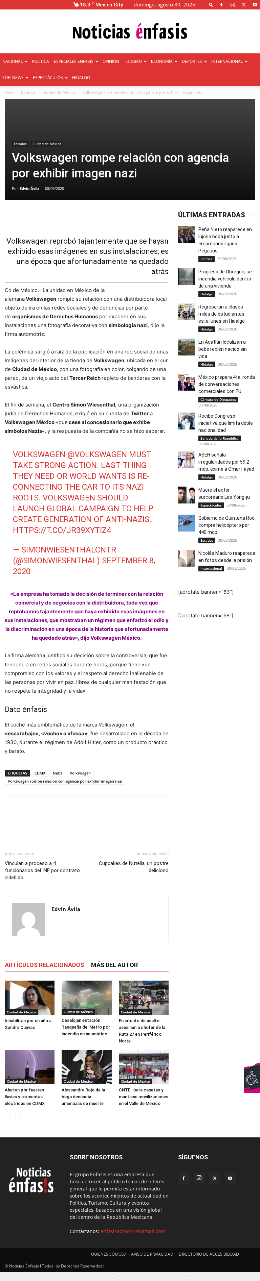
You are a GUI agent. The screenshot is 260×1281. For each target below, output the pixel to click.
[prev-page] (9, 1117)
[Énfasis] (130, 32)
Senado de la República (219, 438)
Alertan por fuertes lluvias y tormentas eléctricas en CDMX (25, 1096)
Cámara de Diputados (218, 399)
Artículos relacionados (44, 964)
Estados (28, 92)
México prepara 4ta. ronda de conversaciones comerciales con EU (226, 384)
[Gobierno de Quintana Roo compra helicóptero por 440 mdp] (186, 523)
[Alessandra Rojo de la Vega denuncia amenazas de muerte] (86, 1067)
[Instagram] (233, 4)
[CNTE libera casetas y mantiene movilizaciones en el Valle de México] (144, 1067)
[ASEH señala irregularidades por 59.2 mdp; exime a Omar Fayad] (186, 459)
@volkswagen (97, 454)
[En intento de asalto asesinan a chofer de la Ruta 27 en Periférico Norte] (144, 998)
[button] (211, 4)
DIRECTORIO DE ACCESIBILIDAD (209, 1254)
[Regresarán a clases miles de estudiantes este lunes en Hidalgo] (186, 311)
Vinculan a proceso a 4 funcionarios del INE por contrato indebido (42, 870)
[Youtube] (255, 4)
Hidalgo (206, 294)
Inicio (10, 92)
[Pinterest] (42, 822)
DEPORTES (192, 61)
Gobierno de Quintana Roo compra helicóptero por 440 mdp (226, 525)
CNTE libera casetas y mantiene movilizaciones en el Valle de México (143, 1096)
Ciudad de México (59, 92)
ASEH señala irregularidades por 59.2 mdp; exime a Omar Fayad (226, 462)
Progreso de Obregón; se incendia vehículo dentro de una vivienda (225, 279)
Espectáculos (211, 505)
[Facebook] (221, 4)
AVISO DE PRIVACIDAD (152, 1254)
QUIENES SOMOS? (108, 1254)
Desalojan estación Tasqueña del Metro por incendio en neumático (86, 1027)
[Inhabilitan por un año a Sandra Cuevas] (30, 998)
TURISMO (133, 61)
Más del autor (114, 964)
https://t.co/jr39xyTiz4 (62, 530)
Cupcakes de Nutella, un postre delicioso (134, 866)
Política (206, 258)
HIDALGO (81, 77)
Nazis (57, 772)
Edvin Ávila (30, 188)
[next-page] (20, 1117)
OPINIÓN (111, 61)
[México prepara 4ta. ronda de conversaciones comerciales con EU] (186, 382)
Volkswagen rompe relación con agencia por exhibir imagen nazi (65, 781)
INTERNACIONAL (227, 61)
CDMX (40, 772)
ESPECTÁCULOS (48, 77)
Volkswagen (80, 772)
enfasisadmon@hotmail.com (133, 1231)
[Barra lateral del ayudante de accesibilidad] (252, 1070)
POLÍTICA (40, 61)
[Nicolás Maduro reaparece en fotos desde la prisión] (186, 558)
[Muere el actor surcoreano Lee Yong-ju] (186, 495)
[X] (244, 4)
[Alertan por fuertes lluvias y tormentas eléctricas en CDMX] (30, 1067)
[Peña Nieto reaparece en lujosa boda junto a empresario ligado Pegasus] (186, 234)
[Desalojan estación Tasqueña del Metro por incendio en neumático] (86, 998)
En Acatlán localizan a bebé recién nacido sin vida (222, 349)
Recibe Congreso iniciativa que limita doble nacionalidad (225, 423)
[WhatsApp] (58, 822)
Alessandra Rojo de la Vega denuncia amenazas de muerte (83, 1096)
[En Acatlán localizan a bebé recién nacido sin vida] (186, 347)
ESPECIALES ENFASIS (73, 61)
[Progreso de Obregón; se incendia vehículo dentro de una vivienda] (186, 276)
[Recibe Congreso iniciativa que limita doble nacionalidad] (186, 421)
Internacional (211, 568)
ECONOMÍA (162, 61)
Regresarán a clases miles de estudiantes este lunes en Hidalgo (221, 314)
